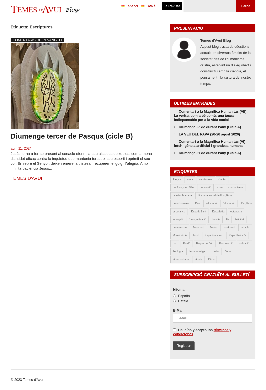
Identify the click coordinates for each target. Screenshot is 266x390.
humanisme (180, 227)
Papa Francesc (214, 235)
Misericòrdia (180, 235)
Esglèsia (246, 203)
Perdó (186, 243)
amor (190, 179)
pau (175, 243)
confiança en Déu (183, 187)
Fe (227, 219)
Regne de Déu (204, 243)
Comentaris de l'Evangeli (37, 40)
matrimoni (229, 227)
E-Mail (178, 310)
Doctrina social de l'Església (215, 195)
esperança (179, 211)
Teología (178, 251)
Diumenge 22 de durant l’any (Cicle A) (210, 127)
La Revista (172, 6)
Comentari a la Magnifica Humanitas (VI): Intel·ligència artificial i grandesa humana (210, 144)
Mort (196, 235)
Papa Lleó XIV (237, 235)
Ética (211, 259)
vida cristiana (181, 259)
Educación (229, 203)
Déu (197, 203)
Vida (228, 251)
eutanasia (236, 211)
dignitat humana (182, 195)
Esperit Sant (198, 211)
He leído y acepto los (202, 332)
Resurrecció (226, 243)
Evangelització (197, 219)
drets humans (181, 203)
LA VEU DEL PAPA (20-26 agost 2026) (209, 134)
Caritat (222, 179)
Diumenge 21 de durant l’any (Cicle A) (210, 153)
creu (220, 187)
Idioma (178, 289)
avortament (206, 179)
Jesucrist (198, 227)
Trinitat (215, 251)
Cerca (245, 6)
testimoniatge (197, 251)
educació (211, 203)
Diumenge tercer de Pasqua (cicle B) (72, 136)
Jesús (213, 227)
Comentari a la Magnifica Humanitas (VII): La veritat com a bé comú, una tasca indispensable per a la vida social (211, 116)
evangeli (178, 219)
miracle (245, 227)
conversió (205, 187)
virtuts (198, 259)
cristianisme (235, 187)
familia (216, 219)
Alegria (177, 179)
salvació (244, 243)
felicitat (239, 219)
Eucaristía (218, 211)
